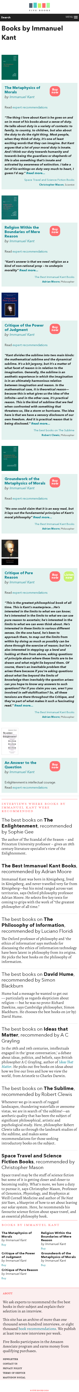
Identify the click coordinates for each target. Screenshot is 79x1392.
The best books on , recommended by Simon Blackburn (39, 995)
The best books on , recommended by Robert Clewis (39, 1116)
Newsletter (10, 1359)
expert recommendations (30, 107)
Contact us (10, 1363)
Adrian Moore (51, 282)
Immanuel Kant (22, 97)
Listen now (69, 576)
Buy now (55, 91)
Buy (4, 1244)
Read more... (35, 173)
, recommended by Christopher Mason (39, 1186)
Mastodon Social (14, 1377)
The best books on (54, 430)
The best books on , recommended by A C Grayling (39, 1052)
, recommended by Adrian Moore (39, 886)
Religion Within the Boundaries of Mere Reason (22, 232)
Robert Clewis (51, 435)
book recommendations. (38, 1328)
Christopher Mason (51, 185)
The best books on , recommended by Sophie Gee (39, 836)
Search (6, 17)
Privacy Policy (12, 1368)
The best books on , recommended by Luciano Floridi (39, 940)
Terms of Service (14, 1373)
